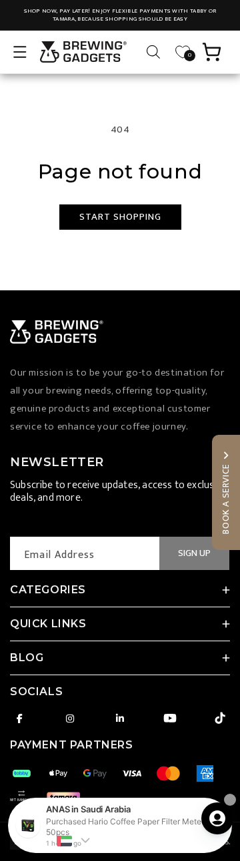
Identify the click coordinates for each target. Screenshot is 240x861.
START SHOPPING (120, 216)
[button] (20, 52)
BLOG (26, 657)
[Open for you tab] (217, 818)
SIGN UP (194, 553)
